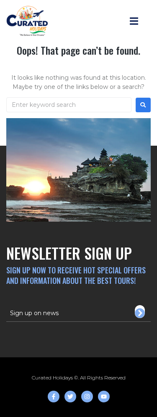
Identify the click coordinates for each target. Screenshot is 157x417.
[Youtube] (104, 396)
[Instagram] (87, 396)
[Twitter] (70, 396)
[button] (134, 21)
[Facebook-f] (53, 396)
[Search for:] (68, 104)
